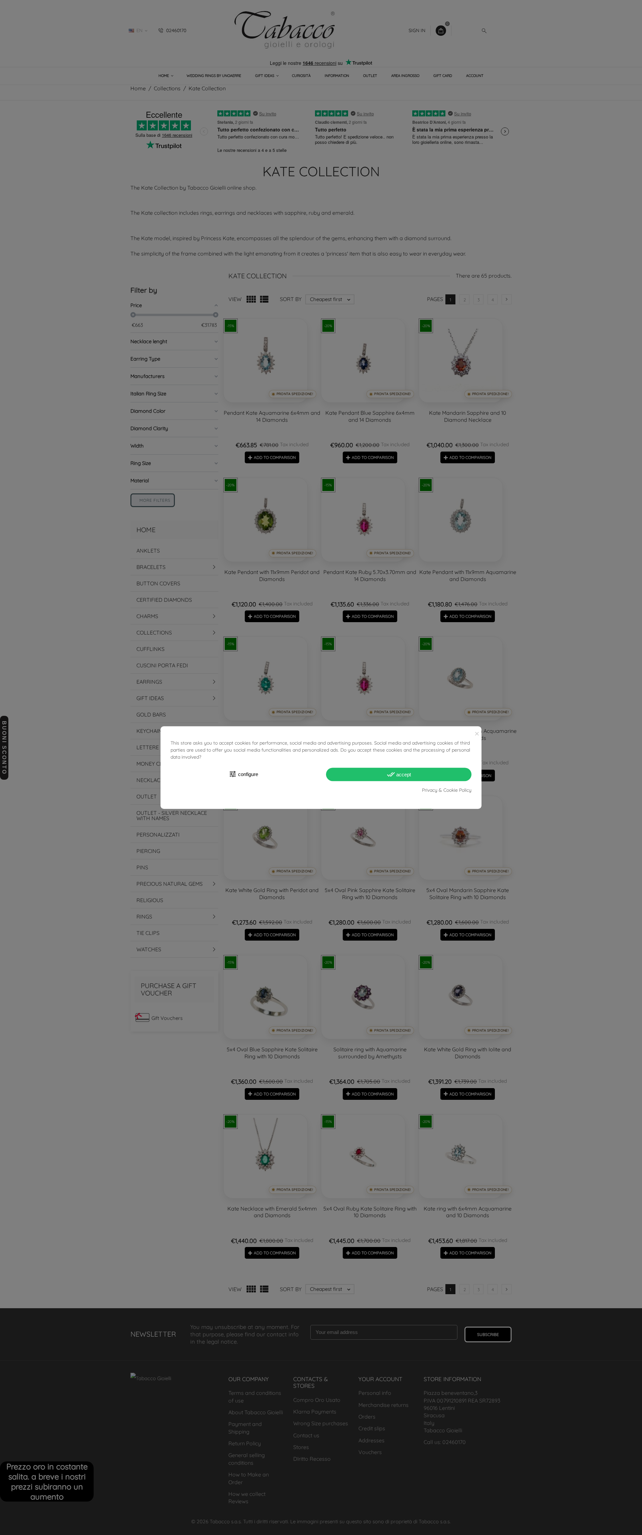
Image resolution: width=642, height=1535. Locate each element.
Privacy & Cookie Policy (446, 790)
